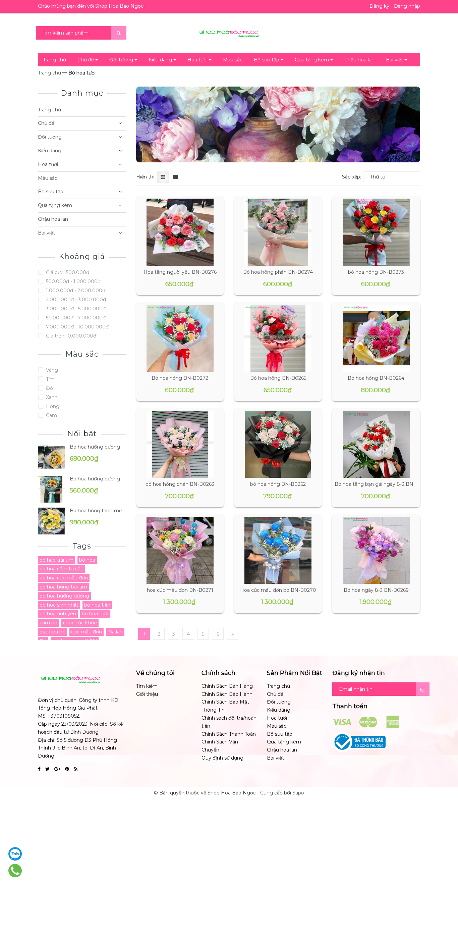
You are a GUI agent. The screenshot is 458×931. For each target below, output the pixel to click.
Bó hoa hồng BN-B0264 (376, 378)
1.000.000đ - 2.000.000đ (75, 291)
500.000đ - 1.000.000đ (73, 281)
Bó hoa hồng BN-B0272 (180, 378)
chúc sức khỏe (80, 623)
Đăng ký (379, 6)
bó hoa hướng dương (64, 596)
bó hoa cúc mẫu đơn (64, 578)
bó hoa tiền (97, 605)
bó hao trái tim (56, 560)
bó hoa (87, 560)
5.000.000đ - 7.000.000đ (75, 318)
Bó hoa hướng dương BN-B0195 (98, 447)
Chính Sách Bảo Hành (227, 694)
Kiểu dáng (161, 60)
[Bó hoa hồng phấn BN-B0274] (278, 232)
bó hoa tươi (95, 614)
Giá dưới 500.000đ (67, 272)
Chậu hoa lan (359, 60)
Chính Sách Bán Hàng (227, 686)
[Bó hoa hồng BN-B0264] (376, 338)
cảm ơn (48, 623)
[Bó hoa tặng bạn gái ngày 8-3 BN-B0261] (376, 444)
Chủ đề (86, 60)
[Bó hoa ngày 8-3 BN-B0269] (376, 550)
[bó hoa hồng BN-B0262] (278, 444)
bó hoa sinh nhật (59, 605)
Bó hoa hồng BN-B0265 (278, 378)
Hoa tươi (198, 60)
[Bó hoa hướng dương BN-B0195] (51, 457)
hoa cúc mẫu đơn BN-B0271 (180, 590)
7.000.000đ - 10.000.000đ (77, 327)
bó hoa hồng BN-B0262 (278, 484)
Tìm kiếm (147, 686)
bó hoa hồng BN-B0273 (376, 272)
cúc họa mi (52, 632)
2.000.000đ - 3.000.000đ (75, 300)
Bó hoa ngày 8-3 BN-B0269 (376, 590)
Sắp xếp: (351, 177)
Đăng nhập (407, 6)
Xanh (51, 397)
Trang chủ (54, 60)
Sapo (298, 793)
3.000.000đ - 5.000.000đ (75, 309)
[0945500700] (15, 870)
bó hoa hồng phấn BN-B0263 (180, 484)
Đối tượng (121, 60)
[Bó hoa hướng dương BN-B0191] (51, 488)
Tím (50, 379)
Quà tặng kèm (312, 60)
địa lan (115, 632)
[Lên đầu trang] (444, 897)
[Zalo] (15, 854)
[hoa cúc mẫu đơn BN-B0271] (179, 550)
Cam (51, 415)
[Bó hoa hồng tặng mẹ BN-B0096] (51, 520)
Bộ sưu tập (267, 60)
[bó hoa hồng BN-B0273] (376, 232)
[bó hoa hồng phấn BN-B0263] (179, 444)
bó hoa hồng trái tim (63, 587)
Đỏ (49, 388)
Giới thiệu (147, 694)
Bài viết (395, 60)
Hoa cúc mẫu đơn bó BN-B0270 (278, 590)
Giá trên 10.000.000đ (70, 336)
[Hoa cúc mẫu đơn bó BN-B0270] (278, 550)
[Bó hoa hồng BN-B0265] (278, 338)
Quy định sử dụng (222, 758)
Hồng (52, 406)
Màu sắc (232, 60)
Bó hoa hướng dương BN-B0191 (98, 479)
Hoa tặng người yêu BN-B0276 (180, 272)
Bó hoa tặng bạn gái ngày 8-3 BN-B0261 (382, 484)
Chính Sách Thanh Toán (229, 734)
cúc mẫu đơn (86, 632)
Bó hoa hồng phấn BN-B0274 (278, 272)
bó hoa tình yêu (58, 614)
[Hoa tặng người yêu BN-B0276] (179, 232)
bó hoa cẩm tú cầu (61, 569)
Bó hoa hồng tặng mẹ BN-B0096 (98, 511)
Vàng (51, 370)
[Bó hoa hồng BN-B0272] (179, 338)
